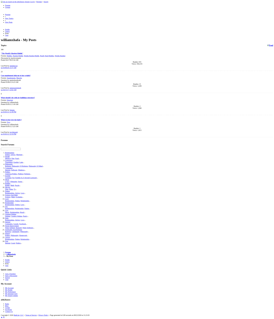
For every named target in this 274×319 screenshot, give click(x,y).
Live (6, 210)
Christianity (15, 232)
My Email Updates (11, 296)
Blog (6, 306)
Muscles (19, 78)
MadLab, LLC (19, 315)
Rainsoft (19, 228)
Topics (7, 31)
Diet (12, 158)
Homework (23, 235)
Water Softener (10, 228)
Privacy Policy (43, 315)
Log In (32, 2)
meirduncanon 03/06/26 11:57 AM (9, 67)
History (7, 233)
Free (6, 241)
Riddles (9, 56)
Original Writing (10, 214)
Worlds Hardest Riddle (31, 56)
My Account (9, 288)
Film (6, 189)
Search (46, 2)
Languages (9, 160)
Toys (8, 122)
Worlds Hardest (60, 56)
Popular (7, 15)
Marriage (19, 155)
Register (39, 2)
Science (7, 197)
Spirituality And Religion (13, 230)
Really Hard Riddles (47, 56)
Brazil (22, 212)
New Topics (9, 18)
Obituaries (13, 181)
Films (11, 189)
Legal (13, 243)
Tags (6, 35)
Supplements (11, 78)
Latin (21, 162)
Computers (9, 168)
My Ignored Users (11, 294)
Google (15, 224)
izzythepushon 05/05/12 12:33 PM (9, 133)
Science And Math (11, 195)
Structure (10, 100)
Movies (7, 187)
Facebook (22, 224)
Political (20, 174)
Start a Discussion (11, 276)
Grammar (8, 178)
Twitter (7, 308)
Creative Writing (16, 216)
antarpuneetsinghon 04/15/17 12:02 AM (11, 89)
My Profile (8, 290)
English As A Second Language (26, 178)
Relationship (25, 201)
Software (14, 170)
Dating (7, 155)
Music (7, 180)
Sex (6, 206)
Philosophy (9, 164)
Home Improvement (12, 226)
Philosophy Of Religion (20, 166)
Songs (20, 181)
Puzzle (17, 185)
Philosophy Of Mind (36, 166)
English (16, 162)
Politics (7, 172)
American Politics (11, 174)
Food (17, 158)
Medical (8, 158)
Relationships (9, 153)
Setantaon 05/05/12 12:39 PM (8, 111)
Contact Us (9, 311)
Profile (7, 29)
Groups (7, 7)
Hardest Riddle (18, 56)
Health (7, 156)
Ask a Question (10, 274)
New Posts (8, 22)
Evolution (19, 197)
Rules (7, 304)
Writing (7, 216)
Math (12, 185)
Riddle (7, 185)
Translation (9, 162)
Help (6, 218)
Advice (12, 155)
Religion (8, 166)
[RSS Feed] (270, 45)
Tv (15, 189)
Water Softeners (27, 228)
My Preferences (10, 292)
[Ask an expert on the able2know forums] (15, 2)
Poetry (25, 216)
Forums (7, 5)
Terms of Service (31, 315)
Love (22, 193)
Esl (13, 178)
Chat (6, 280)
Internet (7, 170)
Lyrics (7, 181)
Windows (21, 170)
